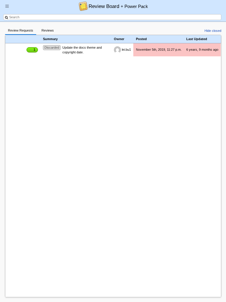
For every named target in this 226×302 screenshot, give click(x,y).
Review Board (118, 6)
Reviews (47, 30)
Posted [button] (141, 39)
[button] (7, 8)
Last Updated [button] (196, 39)
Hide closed (213, 30)
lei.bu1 (126, 49)
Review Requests (20, 30)
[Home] (82, 6)
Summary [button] (50, 39)
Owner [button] (119, 39)
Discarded (51, 47)
